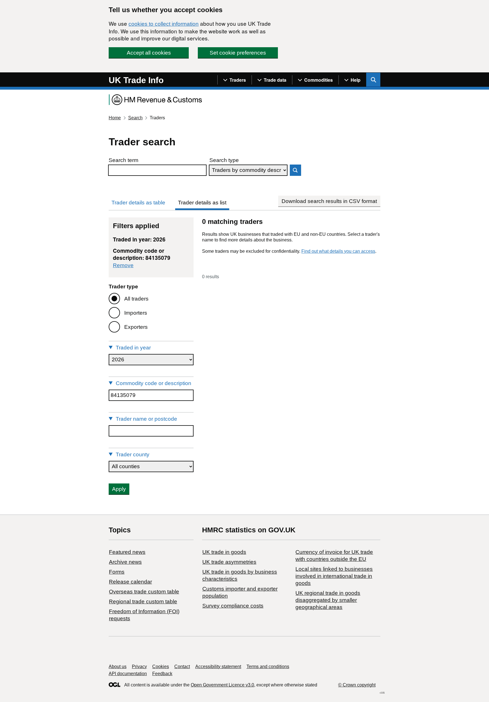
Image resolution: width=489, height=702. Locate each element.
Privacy (139, 666)
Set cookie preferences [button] (238, 53)
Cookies (160, 666)
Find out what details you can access (338, 251)
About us (117, 666)
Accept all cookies (149, 53)
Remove (123, 265)
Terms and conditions (267, 666)
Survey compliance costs (232, 606)
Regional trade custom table (143, 601)
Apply (119, 489)
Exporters (136, 327)
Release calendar (130, 582)
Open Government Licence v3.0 (222, 684)
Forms (117, 572)
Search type (224, 160)
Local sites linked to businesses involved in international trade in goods (334, 576)
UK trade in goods (224, 552)
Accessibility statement (218, 666)
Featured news (127, 552)
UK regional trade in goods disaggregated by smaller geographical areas (327, 600)
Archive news (125, 562)
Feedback (162, 673)
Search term (123, 160)
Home (115, 117)
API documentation (128, 673)
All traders (136, 299)
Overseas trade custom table (144, 592)
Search (135, 117)
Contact (182, 666)
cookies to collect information (163, 24)
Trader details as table (138, 203)
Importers (135, 313)
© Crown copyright (357, 684)
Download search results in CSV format (329, 201)
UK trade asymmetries (229, 562)
